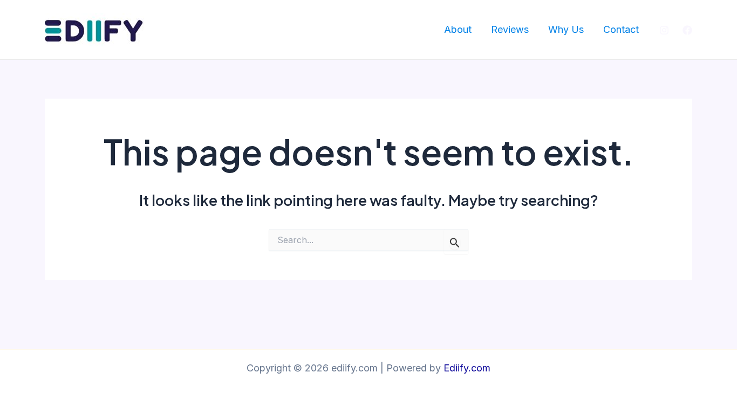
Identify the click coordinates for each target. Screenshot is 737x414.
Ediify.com (466, 368)
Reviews (510, 29)
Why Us (566, 29)
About (458, 29)
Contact (621, 29)
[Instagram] (664, 30)
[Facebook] (687, 30)
